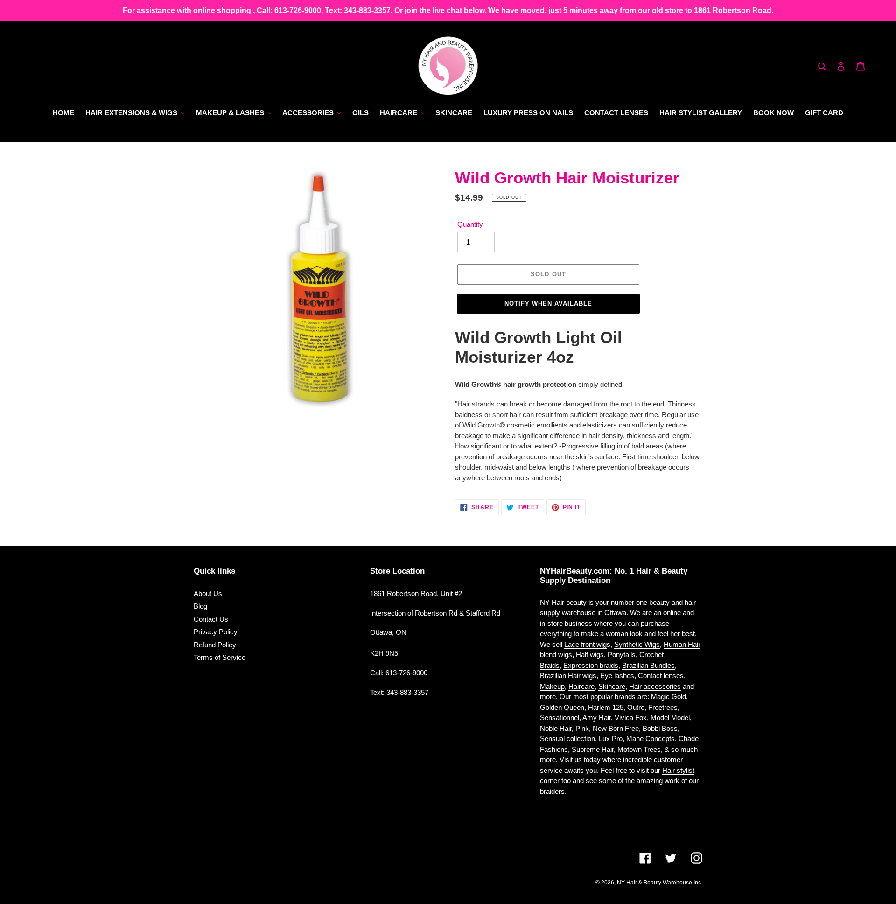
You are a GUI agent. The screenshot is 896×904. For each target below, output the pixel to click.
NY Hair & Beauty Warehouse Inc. (659, 882)
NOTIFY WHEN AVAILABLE (548, 303)
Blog (200, 606)
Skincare (611, 686)
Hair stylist (678, 770)
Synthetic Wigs (637, 644)
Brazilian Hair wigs (568, 676)
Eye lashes (617, 676)
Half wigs (590, 655)
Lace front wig (585, 644)
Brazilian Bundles (648, 665)
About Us (208, 593)
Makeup (552, 686)
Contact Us (211, 619)
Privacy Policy (216, 632)
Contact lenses (661, 676)
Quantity (470, 224)
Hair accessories (655, 686)
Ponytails (622, 655)
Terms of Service (219, 657)
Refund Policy (215, 645)
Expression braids (590, 665)
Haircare (581, 686)
